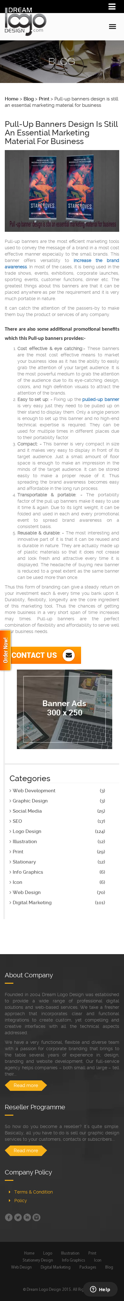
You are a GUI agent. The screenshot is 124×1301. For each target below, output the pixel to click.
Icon (97, 1260)
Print (92, 1253)
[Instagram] (36, 1217)
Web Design (21, 1267)
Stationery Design (38, 1260)
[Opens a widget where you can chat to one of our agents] (100, 1290)
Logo (47, 1253)
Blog (109, 1267)
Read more (26, 1085)
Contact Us (35, 655)
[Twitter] (18, 1217)
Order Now (6, 650)
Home (29, 1253)
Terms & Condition (33, 1191)
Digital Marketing (56, 1267)
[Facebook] (9, 1217)
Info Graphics (73, 1260)
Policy (20, 1200)
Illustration (70, 1253)
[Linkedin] (27, 1217)
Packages (87, 1267)
